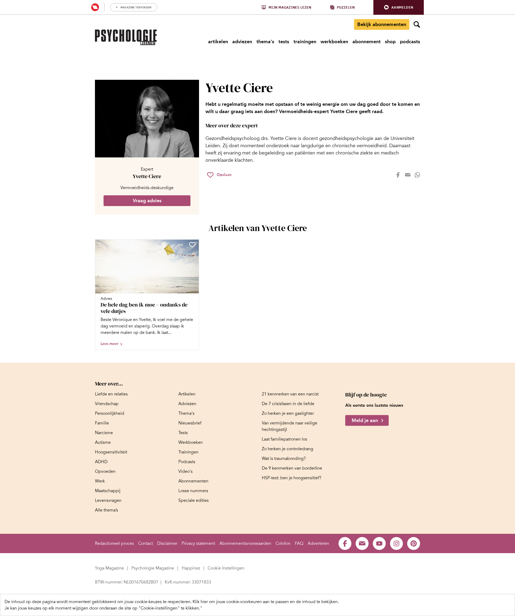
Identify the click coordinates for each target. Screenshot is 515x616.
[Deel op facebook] (398, 175)
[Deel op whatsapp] (417, 175)
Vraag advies (147, 201)
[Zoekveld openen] (417, 24)
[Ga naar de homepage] (126, 37)
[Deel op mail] (407, 175)
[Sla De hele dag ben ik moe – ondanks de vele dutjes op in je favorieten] (192, 244)
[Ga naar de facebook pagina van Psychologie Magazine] (345, 543)
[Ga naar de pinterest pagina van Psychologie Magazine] (413, 543)
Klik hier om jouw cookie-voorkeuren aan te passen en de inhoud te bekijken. (266, 601)
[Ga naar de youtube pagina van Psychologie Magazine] (379, 543)
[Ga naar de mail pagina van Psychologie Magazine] (362, 543)
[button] (398, 7)
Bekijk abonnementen (381, 24)
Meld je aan (365, 420)
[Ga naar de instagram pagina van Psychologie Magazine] (396, 543)
